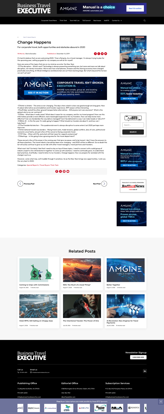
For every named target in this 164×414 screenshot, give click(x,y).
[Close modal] (161, 401)
